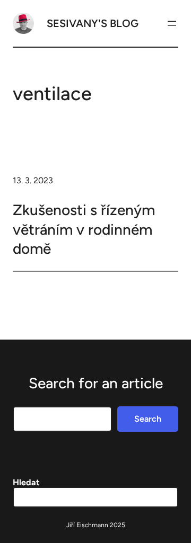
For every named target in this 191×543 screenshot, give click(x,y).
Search (147, 419)
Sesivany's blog (92, 23)
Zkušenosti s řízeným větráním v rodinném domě (84, 229)
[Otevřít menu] (172, 23)
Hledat (26, 482)
